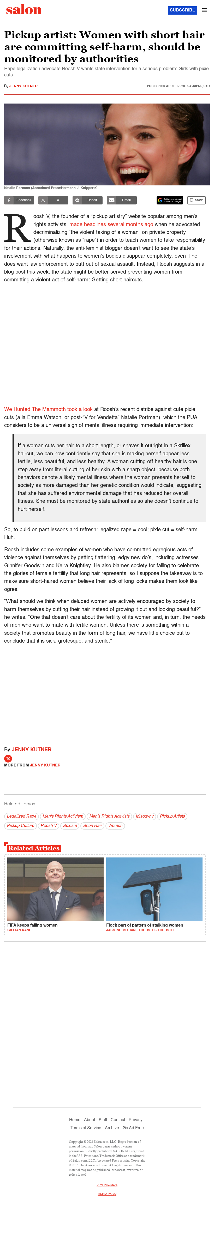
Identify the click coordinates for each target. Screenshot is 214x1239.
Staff (103, 1120)
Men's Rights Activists (109, 816)
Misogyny (144, 816)
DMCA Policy (107, 1194)
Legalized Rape (21, 816)
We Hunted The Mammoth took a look (49, 409)
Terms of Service (85, 1128)
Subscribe (182, 10)
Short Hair (92, 826)
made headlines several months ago (111, 224)
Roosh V (48, 826)
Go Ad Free (133, 1128)
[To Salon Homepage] (24, 9)
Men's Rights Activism (63, 816)
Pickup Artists (172, 816)
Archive (112, 1128)
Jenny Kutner (23, 86)
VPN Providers (107, 1185)
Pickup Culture (20, 826)
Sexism (70, 826)
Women (115, 826)
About (89, 1120)
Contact (118, 1120)
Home (74, 1120)
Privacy (135, 1120)
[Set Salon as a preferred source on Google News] (170, 200)
